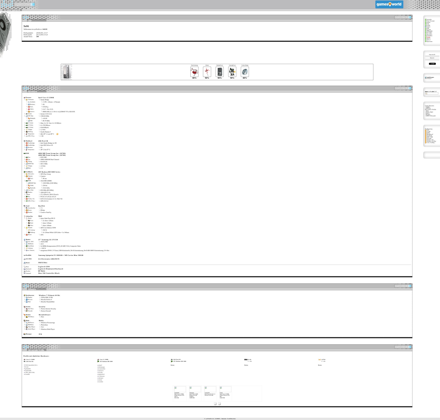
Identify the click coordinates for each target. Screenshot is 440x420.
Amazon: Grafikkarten (228, 418)
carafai (101, 381)
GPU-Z (428, 40)
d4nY (100, 365)
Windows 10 (430, 139)
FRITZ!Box (42, 262)
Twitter (428, 26)
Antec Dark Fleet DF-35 (47, 218)
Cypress (43, 176)
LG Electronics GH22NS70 (48, 259)
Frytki (101, 372)
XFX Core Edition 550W (48, 228)
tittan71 (101, 370)
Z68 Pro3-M (43, 141)
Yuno (427, 110)
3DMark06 (429, 31)
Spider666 (28, 370)
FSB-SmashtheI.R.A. (31, 365)
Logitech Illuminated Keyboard (50, 269)
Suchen (428, 22)
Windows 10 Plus (431, 141)
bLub (27, 367)
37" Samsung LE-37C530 (48, 240)
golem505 (28, 368)
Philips (43, 210)
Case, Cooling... (431, 142)
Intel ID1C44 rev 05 (47, 145)
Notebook (429, 135)
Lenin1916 (102, 369)
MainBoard (430, 134)
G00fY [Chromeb (431, 115)
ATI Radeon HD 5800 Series (49, 172)
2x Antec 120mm (48, 220)
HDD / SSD (430, 137)
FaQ (427, 23)
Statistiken (429, 35)
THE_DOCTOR (29, 372)
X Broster (102, 376)
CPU (428, 130)
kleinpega (102, 367)
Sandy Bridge (45, 100)
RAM (428, 133)
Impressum (429, 41)
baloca (427, 113)
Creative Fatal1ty (46, 212)
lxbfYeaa (428, 108)
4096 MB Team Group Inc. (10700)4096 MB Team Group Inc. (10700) (52, 154)
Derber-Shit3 (429, 112)
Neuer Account (430, 21)
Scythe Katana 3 (46, 132)
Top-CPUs (429, 32)
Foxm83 (27, 374)
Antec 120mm (47, 223)
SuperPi (428, 29)
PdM (427, 28)
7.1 (42, 208)
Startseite (429, 19)
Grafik (428, 131)
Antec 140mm (47, 225)
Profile (428, 25)
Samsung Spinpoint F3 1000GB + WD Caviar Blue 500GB (60, 255)
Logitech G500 (44, 266)
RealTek (41, 206)
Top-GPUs (429, 34)
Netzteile (429, 138)
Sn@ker (428, 107)
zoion (100, 380)
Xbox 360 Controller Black (48, 273)
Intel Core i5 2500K (46, 97)
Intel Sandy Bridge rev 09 (48, 143)
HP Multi (41, 271)
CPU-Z (428, 38)
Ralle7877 (102, 374)
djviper (101, 378)
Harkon (428, 114)
